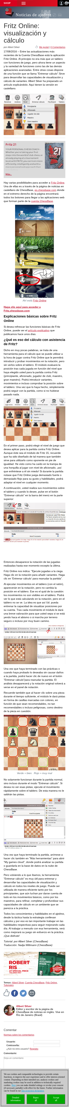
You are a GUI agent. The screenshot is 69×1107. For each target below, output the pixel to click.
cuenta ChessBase (42, 201)
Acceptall (56, 1099)
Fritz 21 (11, 144)
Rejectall (35, 1099)
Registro (34, 1049)
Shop (7, 3)
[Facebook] (15, 993)
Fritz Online (57, 182)
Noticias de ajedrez (34, 15)
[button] (23, 3)
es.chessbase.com (45, 190)
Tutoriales (9, 985)
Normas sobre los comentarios (19, 1035)
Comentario (10, 1053)
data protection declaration (32, 1090)
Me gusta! (44, 47)
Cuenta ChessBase (35, 982)
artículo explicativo (38, 330)
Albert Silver (18, 982)
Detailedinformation (15, 1099)
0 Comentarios (58, 47)
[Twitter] (23, 993)
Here (14, 1085)
